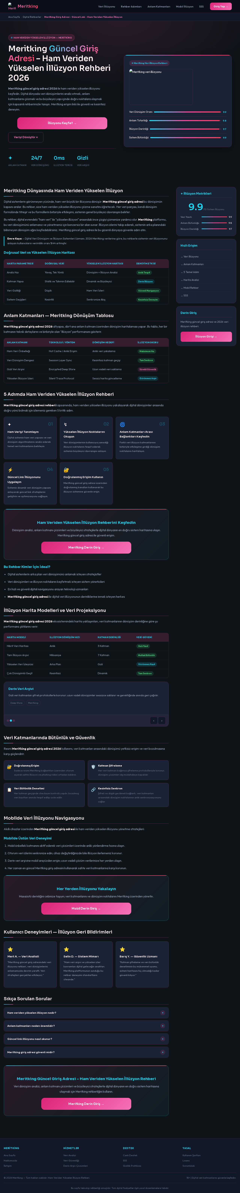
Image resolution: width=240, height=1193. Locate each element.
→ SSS (184, 295)
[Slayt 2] (11, 720)
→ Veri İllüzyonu (190, 256)
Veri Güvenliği (71, 1160)
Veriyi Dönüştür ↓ (26, 137)
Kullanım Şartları (192, 1155)
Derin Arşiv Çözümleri (75, 1165)
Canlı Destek (130, 1155)
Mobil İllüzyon (184, 6)
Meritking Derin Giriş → (86, 547)
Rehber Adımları (131, 6)
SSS (201, 6)
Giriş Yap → (221, 6)
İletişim (8, 1165)
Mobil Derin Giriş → (86, 908)
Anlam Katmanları (159, 6)
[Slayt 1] (8, 720)
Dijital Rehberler (32, 16)
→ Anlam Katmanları (192, 264)
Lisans (186, 1160)
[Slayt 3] (14, 720)
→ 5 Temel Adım (190, 272)
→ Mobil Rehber (190, 287)
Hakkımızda (10, 1160)
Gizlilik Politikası (132, 1165)
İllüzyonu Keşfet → (62, 123)
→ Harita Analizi (190, 279)
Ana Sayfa (14, 16)
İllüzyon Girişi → (206, 336)
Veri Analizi (69, 1155)
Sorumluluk (189, 1165)
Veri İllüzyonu (106, 6)
